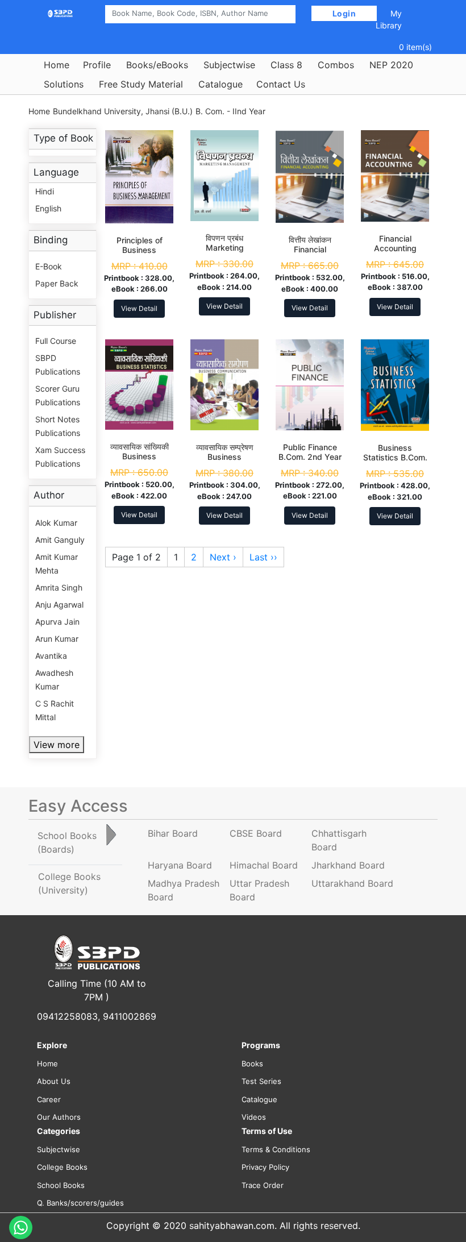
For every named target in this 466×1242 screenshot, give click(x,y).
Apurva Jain (57, 621)
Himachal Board (264, 865)
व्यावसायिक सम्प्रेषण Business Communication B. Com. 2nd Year (224, 461)
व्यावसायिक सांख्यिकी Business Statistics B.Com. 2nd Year (139, 461)
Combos (336, 65)
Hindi (44, 191)
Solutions (64, 84)
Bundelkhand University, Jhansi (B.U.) (123, 111)
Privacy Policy (265, 1167)
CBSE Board (256, 833)
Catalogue (220, 84)
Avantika (51, 656)
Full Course (55, 341)
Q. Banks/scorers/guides (80, 1202)
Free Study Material (141, 84)
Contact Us (280, 84)
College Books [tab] (69, 883)
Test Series (261, 1081)
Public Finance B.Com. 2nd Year (310, 452)
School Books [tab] (67, 842)
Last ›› (263, 557)
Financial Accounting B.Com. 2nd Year (395, 248)
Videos (254, 1116)
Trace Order (263, 1185)
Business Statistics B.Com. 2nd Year (395, 457)
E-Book (48, 266)
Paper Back (56, 283)
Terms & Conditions (276, 1149)
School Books (61, 1185)
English (48, 208)
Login (344, 13)
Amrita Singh (58, 587)
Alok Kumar (56, 522)
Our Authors (59, 1116)
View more (57, 744)
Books (252, 1063)
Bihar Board (173, 833)
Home (56, 65)
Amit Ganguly (60, 540)
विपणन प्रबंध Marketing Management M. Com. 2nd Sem (224, 252)
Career (49, 1099)
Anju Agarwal (59, 604)
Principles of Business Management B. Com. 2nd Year (139, 254)
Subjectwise (229, 65)
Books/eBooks (157, 65)
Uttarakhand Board (352, 883)
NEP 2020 (391, 65)
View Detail (139, 308)
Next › (223, 557)
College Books (62, 1167)
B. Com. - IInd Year (230, 111)
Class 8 (286, 65)
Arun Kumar (56, 638)
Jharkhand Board (348, 865)
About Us (53, 1081)
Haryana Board (180, 865)
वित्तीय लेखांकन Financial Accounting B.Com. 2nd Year (310, 254)
